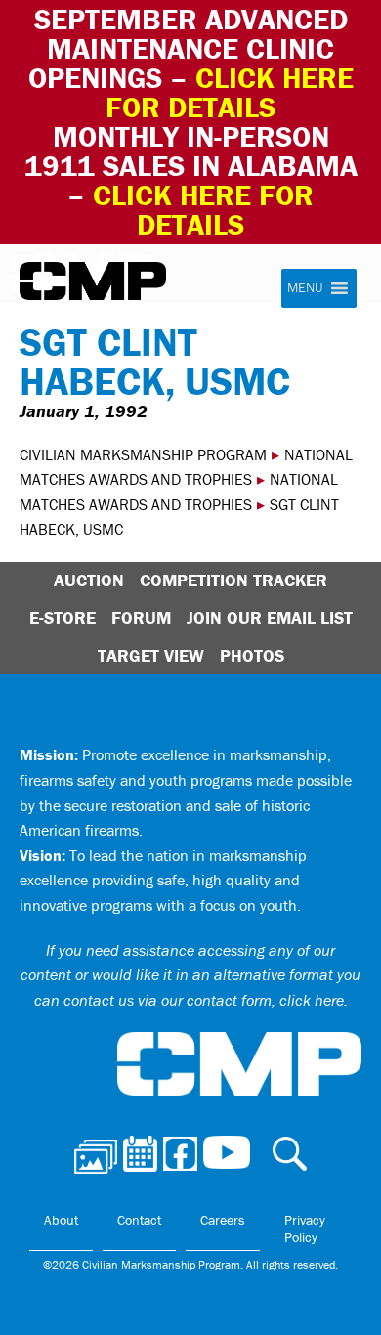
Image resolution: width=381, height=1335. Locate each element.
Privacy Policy (304, 1228)
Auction (89, 580)
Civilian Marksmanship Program (93, 281)
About (61, 1219)
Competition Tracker (233, 580)
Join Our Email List (270, 617)
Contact (139, 1219)
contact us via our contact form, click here (204, 1000)
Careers (222, 1219)
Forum (141, 617)
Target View (151, 655)
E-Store (62, 617)
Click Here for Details (203, 209)
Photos (252, 655)
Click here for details (230, 92)
